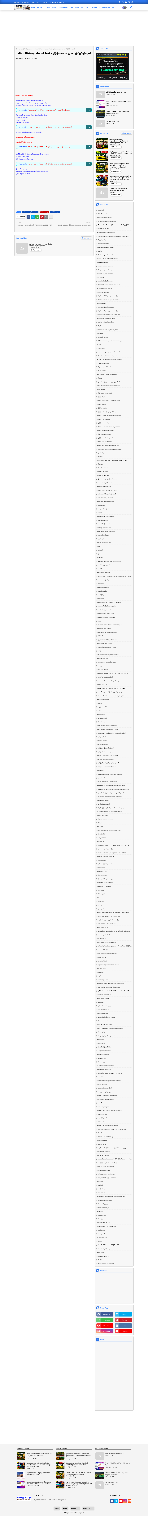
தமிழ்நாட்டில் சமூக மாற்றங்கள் (106, 759)
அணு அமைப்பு (102, 240)
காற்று (99, 621)
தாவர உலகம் (101, 770)
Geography (63, 7)
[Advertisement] (74, 28)
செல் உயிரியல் (101, 714)
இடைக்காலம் (101, 389)
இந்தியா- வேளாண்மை (104, 419)
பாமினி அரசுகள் (102, 968)
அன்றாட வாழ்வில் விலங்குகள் (106, 270)
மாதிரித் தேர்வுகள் (102, 1114)
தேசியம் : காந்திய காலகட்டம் (105, 819)
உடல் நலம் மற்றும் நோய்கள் (105, 483)
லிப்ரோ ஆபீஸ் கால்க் (103, 1155)
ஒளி (99, 554)
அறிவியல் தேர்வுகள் (103, 337)
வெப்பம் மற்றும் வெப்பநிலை (105, 1249)
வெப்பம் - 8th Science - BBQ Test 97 (108, 1245)
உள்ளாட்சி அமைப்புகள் (104, 524)
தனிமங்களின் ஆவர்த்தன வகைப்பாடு (108, 725)
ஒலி (99, 546)
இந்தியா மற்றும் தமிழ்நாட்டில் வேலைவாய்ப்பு (109, 415)
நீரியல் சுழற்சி (101, 894)
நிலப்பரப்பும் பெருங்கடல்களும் (105, 879)
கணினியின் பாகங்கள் (104, 572)
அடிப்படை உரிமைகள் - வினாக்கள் (107, 232)
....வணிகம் (101, 210)
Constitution (74, 7)
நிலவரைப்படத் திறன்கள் (104, 886)
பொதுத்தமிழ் (101, 1043)
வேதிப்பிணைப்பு (102, 1260)
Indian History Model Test (30, 212)
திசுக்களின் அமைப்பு (103, 800)
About (65, 1508)
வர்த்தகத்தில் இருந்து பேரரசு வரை (107, 1178)
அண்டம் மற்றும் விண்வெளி (105, 255)
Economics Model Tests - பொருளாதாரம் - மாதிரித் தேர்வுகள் (49, 110)
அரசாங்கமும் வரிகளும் (104, 292)
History (54, 7)
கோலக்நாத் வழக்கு (103, 658)
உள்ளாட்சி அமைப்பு (103, 520)
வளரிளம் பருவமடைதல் (104, 1189)
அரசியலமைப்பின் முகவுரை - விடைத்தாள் (109, 296)
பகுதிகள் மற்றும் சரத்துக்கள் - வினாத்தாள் (109, 920)
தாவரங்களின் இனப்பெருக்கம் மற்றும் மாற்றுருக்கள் (111, 785)
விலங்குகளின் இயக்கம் (104, 1222)
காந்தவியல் (101, 598)
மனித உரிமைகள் (102, 1084)
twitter (124, 1314)
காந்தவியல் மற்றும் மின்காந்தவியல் (107, 606)
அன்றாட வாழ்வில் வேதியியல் (105, 273)
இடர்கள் (100, 378)
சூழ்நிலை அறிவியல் (103, 707)
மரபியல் (100, 1103)
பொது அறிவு (101, 1032)
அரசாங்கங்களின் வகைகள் (105, 288)
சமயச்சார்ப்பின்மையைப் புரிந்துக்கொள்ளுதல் (109, 681)
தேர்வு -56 (100, 826)
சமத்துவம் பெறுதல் (103, 670)
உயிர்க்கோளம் (101, 505)
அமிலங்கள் (101, 277)
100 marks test (102, 214)
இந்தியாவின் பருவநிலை (104, 434)
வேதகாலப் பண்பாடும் (103, 1256)
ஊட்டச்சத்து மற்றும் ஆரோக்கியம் (106, 531)
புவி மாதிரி (100, 1002)
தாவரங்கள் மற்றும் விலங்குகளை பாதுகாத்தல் (110, 797)
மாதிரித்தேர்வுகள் (26, 49)
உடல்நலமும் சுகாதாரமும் (104, 486)
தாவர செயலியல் (102, 778)
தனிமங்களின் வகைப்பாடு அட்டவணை (108, 729)
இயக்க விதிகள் (102, 453)
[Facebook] (28, 217)
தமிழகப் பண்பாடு (102, 740)
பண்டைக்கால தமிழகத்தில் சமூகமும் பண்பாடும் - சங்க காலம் (114, 931)
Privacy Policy (35, 2)
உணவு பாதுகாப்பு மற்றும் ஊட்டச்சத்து (107, 490)
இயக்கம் (100, 457)
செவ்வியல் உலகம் (102, 718)
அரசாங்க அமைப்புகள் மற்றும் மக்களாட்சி (109, 285)
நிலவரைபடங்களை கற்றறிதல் (105, 882)
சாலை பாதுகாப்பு (102, 684)
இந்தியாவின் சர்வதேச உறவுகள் (106, 430)
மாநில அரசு (101, 1122)
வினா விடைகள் (102, 1215)
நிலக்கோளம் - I (102, 867)
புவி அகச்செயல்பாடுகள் (104, 995)
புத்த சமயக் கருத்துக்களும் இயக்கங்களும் (109, 987)
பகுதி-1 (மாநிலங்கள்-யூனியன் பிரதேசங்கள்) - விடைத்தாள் (113, 912)
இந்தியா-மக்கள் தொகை (104, 423)
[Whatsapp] (37, 217)
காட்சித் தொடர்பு (102, 591)
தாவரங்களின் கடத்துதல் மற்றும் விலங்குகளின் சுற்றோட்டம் (113, 789)
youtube (106, 1326)
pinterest (124, 1320)
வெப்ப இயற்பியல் (102, 1237)
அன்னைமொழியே (103, 262)
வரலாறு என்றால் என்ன (104, 1170)
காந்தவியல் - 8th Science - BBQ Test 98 (109, 602)
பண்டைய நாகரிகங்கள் (104, 935)
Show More (126, 133)
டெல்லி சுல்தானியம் (103, 722)
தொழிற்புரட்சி (101, 834)
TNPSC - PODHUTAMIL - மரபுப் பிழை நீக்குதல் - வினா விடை (117, 112)
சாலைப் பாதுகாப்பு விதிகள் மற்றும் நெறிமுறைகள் (111, 692)
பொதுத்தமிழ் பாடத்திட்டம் (104, 1047)
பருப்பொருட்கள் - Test (112, 121)
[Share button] (51, 217)
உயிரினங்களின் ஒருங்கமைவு (105, 498)
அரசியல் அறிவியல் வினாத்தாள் (106, 322)
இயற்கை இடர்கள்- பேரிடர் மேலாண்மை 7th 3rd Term (112, 460)
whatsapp (106, 1320)
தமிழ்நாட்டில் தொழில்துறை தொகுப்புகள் (108, 763)
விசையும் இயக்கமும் (103, 1208)
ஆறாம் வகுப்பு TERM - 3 (104, 367)
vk (125, 1326)
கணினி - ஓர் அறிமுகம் (104, 565)
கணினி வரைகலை (103, 569)
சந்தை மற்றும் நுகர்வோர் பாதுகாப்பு (107, 662)
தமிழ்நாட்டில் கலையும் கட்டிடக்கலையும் (108, 755)
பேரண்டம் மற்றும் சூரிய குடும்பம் (106, 1017)
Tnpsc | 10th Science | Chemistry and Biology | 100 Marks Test (115, 225)
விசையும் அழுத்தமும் (103, 1204)
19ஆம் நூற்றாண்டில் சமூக (105, 217)
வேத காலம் (101, 1252)
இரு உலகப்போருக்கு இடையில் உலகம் (107, 479)
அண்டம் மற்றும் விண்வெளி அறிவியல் (108, 258)
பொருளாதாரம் (102, 1058)
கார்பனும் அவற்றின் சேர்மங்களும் (106, 617)
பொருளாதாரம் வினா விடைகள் (106, 1065)
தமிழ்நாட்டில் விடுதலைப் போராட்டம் (107, 767)
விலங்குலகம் (101, 1230)
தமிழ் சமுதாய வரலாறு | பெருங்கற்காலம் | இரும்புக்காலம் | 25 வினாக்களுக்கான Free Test (120, 141)
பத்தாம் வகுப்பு (102, 938)
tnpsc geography (103, 229)
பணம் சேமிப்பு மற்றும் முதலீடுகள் (106, 924)
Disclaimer (44, 2)
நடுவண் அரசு (101, 841)
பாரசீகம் (100, 976)
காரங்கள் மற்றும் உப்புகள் (104, 610)
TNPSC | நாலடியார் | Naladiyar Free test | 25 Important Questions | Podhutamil (119, 165)
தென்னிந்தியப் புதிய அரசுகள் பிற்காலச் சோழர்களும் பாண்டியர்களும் (115, 808)
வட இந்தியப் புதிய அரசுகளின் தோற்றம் (108, 1163)
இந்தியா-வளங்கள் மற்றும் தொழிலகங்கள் (109, 427)
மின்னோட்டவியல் (102, 1140)
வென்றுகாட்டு (101, 1234)
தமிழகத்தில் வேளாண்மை (105, 737)
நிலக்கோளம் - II (102, 871)
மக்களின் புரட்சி (102, 1077)
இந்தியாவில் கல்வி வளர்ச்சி (105, 442)
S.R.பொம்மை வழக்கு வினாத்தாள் (107, 221)
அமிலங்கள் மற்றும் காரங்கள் (105, 281)
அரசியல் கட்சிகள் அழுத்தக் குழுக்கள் (108, 330)
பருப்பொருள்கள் (102, 957)
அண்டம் (100, 251)
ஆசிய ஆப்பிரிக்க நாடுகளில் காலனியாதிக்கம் (110, 359)
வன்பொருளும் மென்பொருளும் (106, 1166)
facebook (106, 1314)
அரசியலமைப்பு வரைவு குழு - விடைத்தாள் (109, 311)
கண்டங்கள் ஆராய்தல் (104, 580)
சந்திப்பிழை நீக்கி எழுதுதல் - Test (116, 92)
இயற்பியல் (100, 464)
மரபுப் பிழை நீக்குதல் (103, 1107)
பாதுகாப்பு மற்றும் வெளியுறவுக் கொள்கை (109, 965)
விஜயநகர (100, 1211)
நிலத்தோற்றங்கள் (102, 875)
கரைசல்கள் (101, 584)
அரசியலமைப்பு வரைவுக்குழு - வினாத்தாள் (109, 314)
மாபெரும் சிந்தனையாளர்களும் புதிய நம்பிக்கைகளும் (112, 1129)
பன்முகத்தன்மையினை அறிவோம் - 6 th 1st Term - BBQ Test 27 (115, 946)
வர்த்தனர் (100, 1181)
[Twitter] (33, 217)
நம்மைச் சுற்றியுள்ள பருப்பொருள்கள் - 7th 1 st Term (112, 853)
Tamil (48, 7)
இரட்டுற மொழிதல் (103, 471)
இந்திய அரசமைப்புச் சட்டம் (105, 393)
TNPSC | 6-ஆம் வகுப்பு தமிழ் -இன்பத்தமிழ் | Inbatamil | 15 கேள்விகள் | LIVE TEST (39, 1483)
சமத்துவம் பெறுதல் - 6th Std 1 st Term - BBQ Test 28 (113, 673)
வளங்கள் (100, 1185)
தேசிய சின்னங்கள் (103, 815)
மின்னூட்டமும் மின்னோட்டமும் (106, 1137)
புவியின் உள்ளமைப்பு (103, 1010)
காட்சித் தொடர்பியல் (103, 587)
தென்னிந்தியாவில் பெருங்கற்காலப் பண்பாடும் (110, 811)
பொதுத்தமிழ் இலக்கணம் (104, 1051)
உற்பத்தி (100, 513)
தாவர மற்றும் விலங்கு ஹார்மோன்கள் (107, 782)
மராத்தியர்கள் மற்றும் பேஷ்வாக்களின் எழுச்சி (110, 1110)
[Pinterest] (42, 217)
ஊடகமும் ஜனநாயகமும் (104, 527)
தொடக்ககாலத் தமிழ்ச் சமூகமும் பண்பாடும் (109, 830)
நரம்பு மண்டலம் (102, 860)
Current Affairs (104, 7)
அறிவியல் (100, 333)
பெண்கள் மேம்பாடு (103, 1013)
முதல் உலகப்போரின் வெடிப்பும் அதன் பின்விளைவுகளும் (112, 1148)
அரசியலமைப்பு (102, 303)
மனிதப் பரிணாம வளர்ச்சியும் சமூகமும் (108, 1095)
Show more (86, 238)
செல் (99, 711)
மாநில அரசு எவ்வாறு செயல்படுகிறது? (108, 1125)
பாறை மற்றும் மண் (103, 980)
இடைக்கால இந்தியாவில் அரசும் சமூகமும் (109, 385)
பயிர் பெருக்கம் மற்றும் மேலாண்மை (107, 953)
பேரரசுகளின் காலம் (103, 1021)
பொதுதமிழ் (101, 1039)
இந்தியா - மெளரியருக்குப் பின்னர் (107, 412)
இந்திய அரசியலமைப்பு (104, 397)
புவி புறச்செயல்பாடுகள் (104, 998)
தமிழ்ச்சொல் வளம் (103, 744)
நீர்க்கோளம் (101, 901)
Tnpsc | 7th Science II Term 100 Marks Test (118, 103)
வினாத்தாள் (101, 1219)
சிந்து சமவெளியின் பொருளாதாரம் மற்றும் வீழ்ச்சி (111, 696)
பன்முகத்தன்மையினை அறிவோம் (107, 942)
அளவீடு (100, 344)
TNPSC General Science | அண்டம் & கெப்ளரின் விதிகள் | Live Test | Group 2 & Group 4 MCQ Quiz (120, 177)
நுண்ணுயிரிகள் (102, 909)
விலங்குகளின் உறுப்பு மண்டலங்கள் (107, 1226)
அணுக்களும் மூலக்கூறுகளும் (106, 247)
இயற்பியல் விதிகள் (103, 468)
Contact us (25, 2)
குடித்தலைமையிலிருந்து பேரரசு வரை (107, 640)
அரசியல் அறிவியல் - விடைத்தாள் (106, 318)
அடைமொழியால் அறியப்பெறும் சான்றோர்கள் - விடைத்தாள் (113, 236)
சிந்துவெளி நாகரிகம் (103, 699)
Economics (85, 7)
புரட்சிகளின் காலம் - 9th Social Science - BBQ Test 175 (113, 991)
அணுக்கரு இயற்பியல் (103, 244)
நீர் (98, 897)
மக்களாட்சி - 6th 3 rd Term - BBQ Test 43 (110, 1073)
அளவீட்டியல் (101, 348)
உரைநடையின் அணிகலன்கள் (105, 509)
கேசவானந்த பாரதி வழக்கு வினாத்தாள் (108, 655)
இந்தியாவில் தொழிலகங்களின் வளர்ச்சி (108, 445)
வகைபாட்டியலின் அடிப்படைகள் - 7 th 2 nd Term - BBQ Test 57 (115, 1159)
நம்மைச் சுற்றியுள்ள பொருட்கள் (106, 856)
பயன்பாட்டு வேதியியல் (104, 950)
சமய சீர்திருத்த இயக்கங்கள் (105, 677)
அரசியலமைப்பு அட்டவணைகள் (106, 307)
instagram (106, 1331)
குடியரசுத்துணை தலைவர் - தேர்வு (107, 647)
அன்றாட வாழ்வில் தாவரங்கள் (105, 266)
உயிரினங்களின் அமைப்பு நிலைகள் (107, 494)
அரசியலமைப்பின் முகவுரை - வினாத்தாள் (109, 300)
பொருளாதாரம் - (102, 1062)
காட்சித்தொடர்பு (102, 595)
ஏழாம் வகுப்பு (101, 539)
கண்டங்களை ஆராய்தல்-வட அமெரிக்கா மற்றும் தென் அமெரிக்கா (115, 576)
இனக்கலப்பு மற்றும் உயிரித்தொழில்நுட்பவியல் (109, 449)
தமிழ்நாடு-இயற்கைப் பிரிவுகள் (106, 748)
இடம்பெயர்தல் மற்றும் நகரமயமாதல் (107, 374)
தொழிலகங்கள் (102, 838)
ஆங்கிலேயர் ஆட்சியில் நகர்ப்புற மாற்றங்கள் (109, 356)
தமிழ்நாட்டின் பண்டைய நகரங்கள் (107, 752)
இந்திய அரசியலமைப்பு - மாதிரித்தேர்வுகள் (109, 400)
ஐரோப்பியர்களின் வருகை (104, 542)
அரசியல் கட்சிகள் (102, 326)
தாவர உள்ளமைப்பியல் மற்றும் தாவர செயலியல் (110, 774)
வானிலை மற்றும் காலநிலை (105, 1200)
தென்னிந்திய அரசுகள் (104, 804)
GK (113, 7)
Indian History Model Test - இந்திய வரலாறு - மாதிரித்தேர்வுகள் (50, 127)
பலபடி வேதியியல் (102, 961)
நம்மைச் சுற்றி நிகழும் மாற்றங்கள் (107, 849)
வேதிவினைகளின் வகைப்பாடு (106, 1264)
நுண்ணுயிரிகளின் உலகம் (104, 905)
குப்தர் (99, 651)
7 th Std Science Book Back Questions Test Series (118, 189)
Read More (36, 250)
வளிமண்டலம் (101, 1193)
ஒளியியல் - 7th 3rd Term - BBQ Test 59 (109, 561)
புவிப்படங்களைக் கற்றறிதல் (105, 1006)
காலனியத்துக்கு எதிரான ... (105, 628)
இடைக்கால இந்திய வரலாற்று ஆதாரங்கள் (109, 382)
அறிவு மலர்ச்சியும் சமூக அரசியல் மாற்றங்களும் (110, 341)
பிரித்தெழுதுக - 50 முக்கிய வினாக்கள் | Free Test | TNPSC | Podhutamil (121, 152)
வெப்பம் (100, 1241)
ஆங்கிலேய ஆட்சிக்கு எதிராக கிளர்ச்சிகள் (109, 352)
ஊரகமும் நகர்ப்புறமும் (104, 535)
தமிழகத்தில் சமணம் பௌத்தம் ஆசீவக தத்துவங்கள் (112, 733)
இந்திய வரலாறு (44, 212)
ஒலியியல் (100, 550)
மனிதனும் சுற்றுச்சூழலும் (104, 1092)
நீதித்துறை (101, 890)
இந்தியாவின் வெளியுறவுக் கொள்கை (107, 438)
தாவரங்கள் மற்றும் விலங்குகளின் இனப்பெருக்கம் (111, 793)
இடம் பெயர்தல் (102, 371)
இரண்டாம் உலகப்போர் (103, 475)
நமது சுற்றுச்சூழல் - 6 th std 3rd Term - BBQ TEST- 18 (113, 845)
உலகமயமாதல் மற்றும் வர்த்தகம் (106, 516)
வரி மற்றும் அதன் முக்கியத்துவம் (106, 1174)
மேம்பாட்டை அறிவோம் (104, 1151)
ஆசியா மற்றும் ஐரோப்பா (104, 363)
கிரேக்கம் (100, 636)
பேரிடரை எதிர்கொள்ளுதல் (105, 1024)
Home (33, 7)
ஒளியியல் (100, 557)
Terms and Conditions (57, 2)
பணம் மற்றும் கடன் (103, 927)
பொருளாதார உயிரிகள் (104, 1054)
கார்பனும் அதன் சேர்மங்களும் (106, 613)
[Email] (46, 217)
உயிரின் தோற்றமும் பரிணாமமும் (106, 501)
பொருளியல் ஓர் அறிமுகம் (104, 1069)
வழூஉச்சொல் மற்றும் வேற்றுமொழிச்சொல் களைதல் (111, 1196)
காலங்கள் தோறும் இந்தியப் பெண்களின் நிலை (110, 625)
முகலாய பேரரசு (102, 1144)
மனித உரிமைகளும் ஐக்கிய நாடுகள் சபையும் (109, 1080)
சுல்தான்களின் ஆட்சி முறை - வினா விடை (38, 1473)
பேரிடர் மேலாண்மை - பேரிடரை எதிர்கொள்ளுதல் (110, 1028)
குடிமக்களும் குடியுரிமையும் (105, 643)
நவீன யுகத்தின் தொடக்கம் (105, 864)
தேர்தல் (100, 823)
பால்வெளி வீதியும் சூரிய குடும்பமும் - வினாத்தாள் (111, 983)
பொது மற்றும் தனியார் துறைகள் (106, 1036)
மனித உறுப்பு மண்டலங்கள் (105, 1088)
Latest (39, 7)
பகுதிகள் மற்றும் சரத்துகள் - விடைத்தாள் (109, 916)
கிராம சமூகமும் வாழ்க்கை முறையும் (107, 632)
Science (94, 7)
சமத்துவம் (100, 666)
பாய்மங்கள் (101, 972)
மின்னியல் (100, 1133)
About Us (17, 2)
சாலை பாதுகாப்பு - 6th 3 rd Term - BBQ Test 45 (111, 688)
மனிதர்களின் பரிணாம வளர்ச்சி (106, 1099)
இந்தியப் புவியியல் (102, 408)
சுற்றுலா (100, 703)
